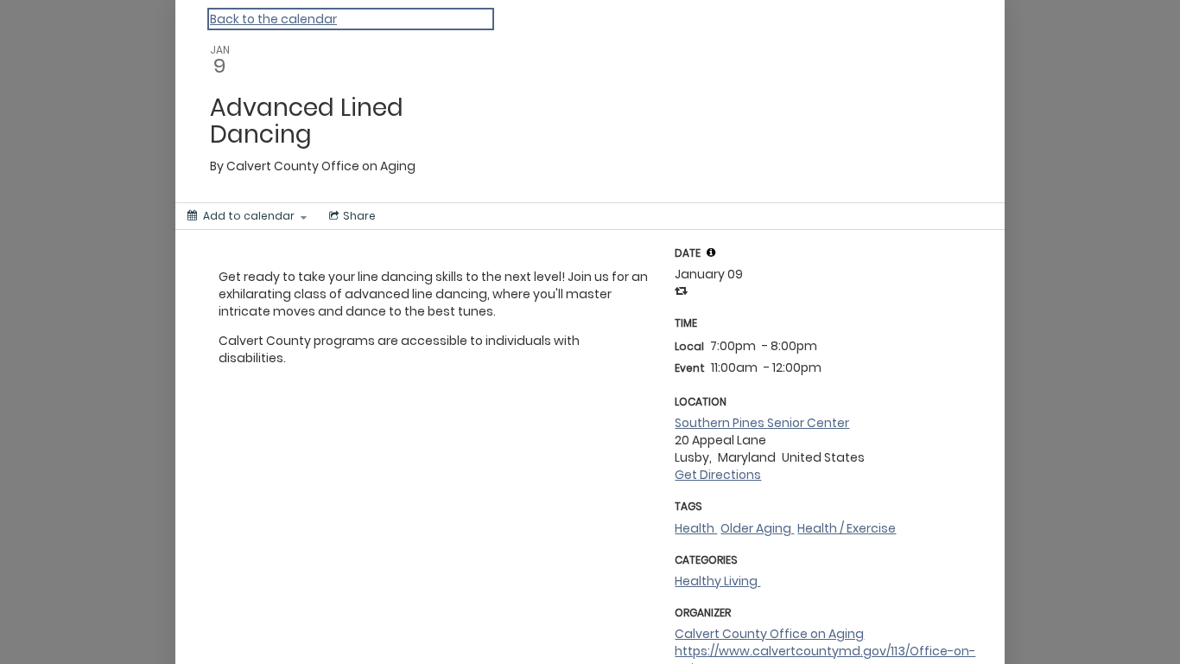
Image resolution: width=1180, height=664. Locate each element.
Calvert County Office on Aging (769, 633)
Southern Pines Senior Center (762, 422)
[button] (711, 252)
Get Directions (718, 474)
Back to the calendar (273, 19)
